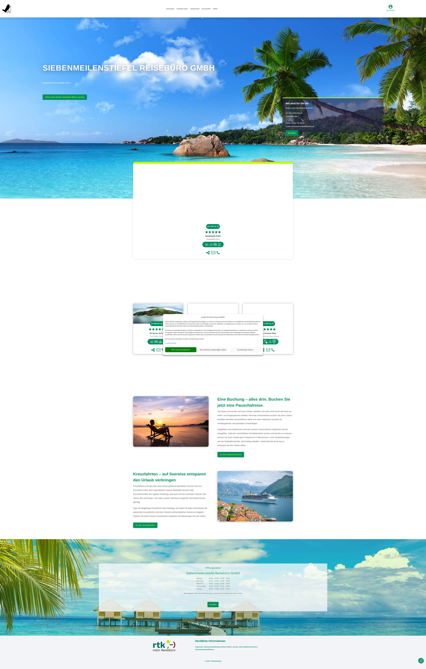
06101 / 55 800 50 (298, 123)
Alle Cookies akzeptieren (181, 350)
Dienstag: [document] (199, 581)
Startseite (170, 9)
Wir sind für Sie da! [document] (297, 103)
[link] (213, 211)
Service (235, 647)
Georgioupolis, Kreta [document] (213, 239)
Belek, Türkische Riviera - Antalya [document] (268, 336)
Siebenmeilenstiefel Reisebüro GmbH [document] (299, 108)
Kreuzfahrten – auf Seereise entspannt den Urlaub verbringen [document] (169, 477)
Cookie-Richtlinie (170, 343)
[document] (213, 236)
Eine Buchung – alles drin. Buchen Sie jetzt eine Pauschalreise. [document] (253, 402)
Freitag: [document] (199, 589)
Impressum (199, 647)
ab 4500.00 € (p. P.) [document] (158, 323)
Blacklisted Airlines (250, 647)
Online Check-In (226, 647)
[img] (206, 244)
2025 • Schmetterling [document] (213, 661)
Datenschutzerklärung (212, 647)
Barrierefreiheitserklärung (204, 649)
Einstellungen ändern (245, 350)
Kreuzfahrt (206, 9)
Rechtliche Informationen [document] (210, 641)
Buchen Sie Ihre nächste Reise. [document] (57, 83)
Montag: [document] (199, 578)
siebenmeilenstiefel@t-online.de (302, 126)
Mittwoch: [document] (200, 583)
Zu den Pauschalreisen (231, 455)
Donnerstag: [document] (201, 586)
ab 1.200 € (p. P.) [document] (213, 226)
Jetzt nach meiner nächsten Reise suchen (65, 97)
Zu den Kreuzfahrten (145, 525)
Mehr (215, 9)
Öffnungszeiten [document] (213, 568)
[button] (208, 253)
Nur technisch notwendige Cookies (213, 350)
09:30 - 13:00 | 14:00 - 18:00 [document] (219, 578)
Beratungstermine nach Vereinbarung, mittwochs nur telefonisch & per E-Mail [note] (213, 593)
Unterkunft (194, 9)
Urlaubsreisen (182, 9)
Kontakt (292, 133)
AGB (240, 647)
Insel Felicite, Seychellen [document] (158, 336)
